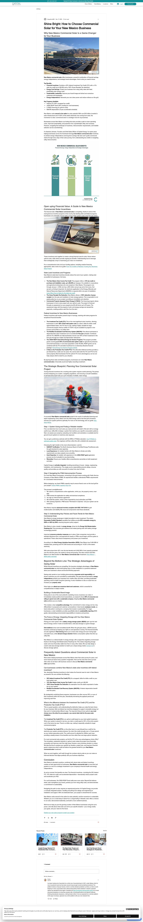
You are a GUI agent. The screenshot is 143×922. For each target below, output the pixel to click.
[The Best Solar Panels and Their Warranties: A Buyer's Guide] (71, 839)
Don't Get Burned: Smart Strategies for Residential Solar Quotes (94, 848)
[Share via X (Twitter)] (48, 817)
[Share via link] (55, 817)
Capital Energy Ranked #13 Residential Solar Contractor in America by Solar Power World (46, 848)
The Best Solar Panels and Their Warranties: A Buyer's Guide (71, 848)
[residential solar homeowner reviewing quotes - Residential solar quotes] (95, 839)
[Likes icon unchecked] (48, 899)
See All (105, 830)
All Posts (38, 9)
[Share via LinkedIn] (52, 817)
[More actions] (98, 19)
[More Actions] (98, 880)
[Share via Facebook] (44, 817)
